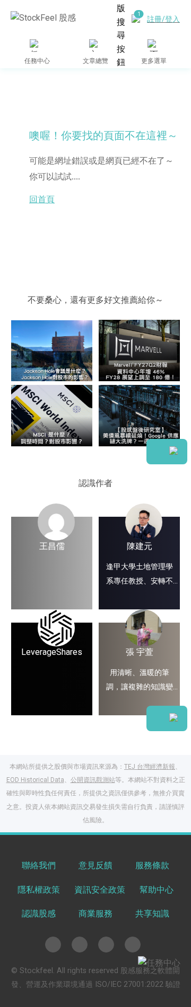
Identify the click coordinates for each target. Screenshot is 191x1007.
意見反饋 (95, 865)
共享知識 (152, 914)
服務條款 (152, 865)
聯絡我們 (39, 865)
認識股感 (39, 914)
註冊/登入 (163, 19)
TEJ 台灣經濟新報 (149, 766)
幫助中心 (156, 890)
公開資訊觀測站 (93, 780)
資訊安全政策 (99, 890)
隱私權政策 (39, 890)
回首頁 (42, 199)
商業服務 (95, 914)
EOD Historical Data (35, 780)
